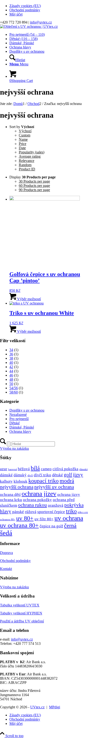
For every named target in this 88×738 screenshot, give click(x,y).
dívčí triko (42, 475)
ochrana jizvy (68, 494)
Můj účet (16, 14)
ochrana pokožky (37, 499)
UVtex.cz (37, 707)
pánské (18, 511)
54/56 (13, 388)
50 (11, 384)
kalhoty (6, 481)
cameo (46, 469)
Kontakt (6, 569)
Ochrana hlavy (20, 431)
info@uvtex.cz (41, 22)
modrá (67, 481)
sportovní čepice (51, 511)
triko (71, 511)
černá (70, 525)
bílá (35, 468)
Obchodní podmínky (24, 10)
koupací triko (43, 481)
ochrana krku (11, 499)
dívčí (30, 475)
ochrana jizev (39, 493)
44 (11, 371)
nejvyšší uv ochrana (54, 487)
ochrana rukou (32, 505)
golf (68, 474)
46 (11, 375)
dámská (83, 469)
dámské (6, 475)
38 (11, 358)
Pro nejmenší (19, 419)
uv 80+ (25, 518)
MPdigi (54, 707)
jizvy (78, 474)
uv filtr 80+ (44, 519)
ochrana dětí (10, 494)
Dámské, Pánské (21, 427)
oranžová (55, 505)
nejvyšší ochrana (16, 487)
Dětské (14, 423)
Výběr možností (28, 299)
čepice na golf (51, 526)
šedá (6, 533)
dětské (57, 475)
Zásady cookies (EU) (25, 6)
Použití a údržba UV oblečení (22, 621)
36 (11, 354)
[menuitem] (48, 6)
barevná (12, 469)
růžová (30, 511)
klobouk (20, 481)
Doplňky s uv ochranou (26, 410)
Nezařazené (18, 415)
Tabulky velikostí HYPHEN (21, 613)
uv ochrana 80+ (19, 525)
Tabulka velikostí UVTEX (19, 605)
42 (11, 367)
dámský (20, 475)
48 (11, 379)
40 (11, 363)
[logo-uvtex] (29, 26)
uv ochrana (68, 518)
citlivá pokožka (65, 469)
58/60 (13, 392)
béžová (24, 469)
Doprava (6, 553)
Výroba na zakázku (14, 587)
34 (11, 350)
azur (3, 469)
